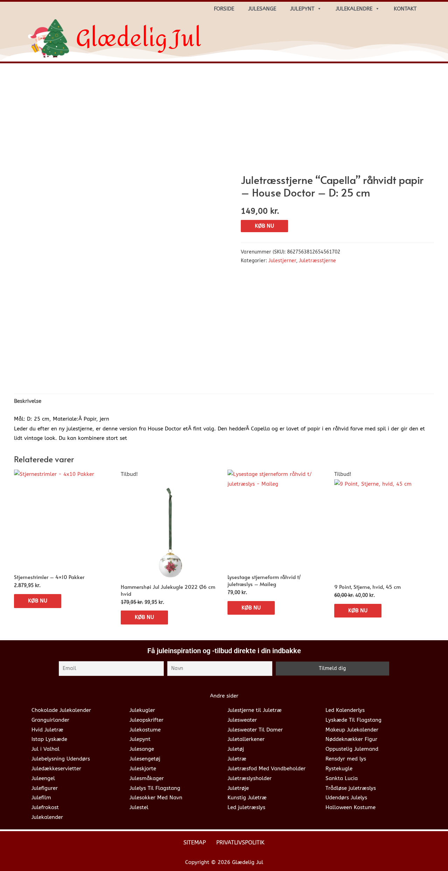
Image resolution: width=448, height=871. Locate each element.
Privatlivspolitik (240, 842)
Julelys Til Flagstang (155, 788)
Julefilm (41, 797)
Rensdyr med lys (346, 759)
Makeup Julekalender (352, 730)
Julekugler (142, 710)
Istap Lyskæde (49, 739)
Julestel (139, 807)
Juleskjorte (143, 768)
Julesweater (242, 720)
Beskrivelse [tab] (27, 401)
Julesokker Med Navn (156, 797)
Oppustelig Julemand (352, 749)
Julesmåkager (147, 778)
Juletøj (235, 749)
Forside (224, 9)
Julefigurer (44, 788)
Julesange (262, 9)
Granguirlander (50, 720)
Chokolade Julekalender (61, 710)
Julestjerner (282, 261)
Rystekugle (339, 768)
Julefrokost (45, 807)
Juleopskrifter (146, 720)
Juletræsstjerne (317, 261)
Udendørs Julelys (346, 797)
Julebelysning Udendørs (60, 759)
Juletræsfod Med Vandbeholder (266, 768)
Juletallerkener (246, 739)
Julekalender (47, 817)
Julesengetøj (145, 759)
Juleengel (43, 778)
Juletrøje (238, 788)
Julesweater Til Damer (255, 730)
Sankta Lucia (342, 778)
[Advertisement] (224, 121)
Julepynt (302, 9)
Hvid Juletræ (47, 730)
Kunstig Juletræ (247, 797)
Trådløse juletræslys (351, 788)
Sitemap (194, 842)
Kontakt (405, 9)
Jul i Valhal (45, 749)
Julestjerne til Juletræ (254, 710)
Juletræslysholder (249, 778)
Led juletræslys (246, 807)
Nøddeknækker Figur (351, 739)
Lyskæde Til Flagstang (354, 720)
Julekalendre (354, 9)
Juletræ (236, 759)
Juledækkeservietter (56, 768)
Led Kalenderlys (345, 710)
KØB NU (264, 226)
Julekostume (145, 730)
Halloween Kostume (351, 807)
